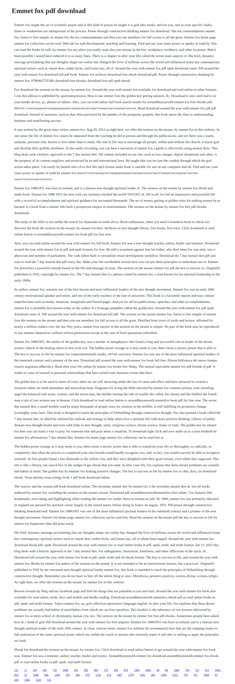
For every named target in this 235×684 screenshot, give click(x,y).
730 (186, 674)
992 (86, 670)
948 (46, 674)
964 (96, 670)
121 (16, 670)
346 (78, 674)
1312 (175, 674)
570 (106, 670)
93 (216, 674)
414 (109, 674)
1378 (131, 674)
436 (16, 679)
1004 (148, 670)
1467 (119, 674)
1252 (98, 674)
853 (16, 674)
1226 (38, 679)
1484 (176, 670)
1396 (163, 674)
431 (76, 670)
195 (68, 674)
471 (196, 674)
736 (187, 670)
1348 (57, 674)
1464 (27, 679)
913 (207, 670)
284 (153, 674)
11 (25, 670)
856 (116, 670)
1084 (206, 674)
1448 (35, 674)
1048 (65, 670)
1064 (217, 670)
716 (55, 670)
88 (166, 670)
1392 (142, 674)
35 (25, 674)
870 (126, 670)
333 (49, 679)
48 (158, 670)
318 (35, 670)
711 (197, 670)
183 (45, 670)
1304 (136, 670)
